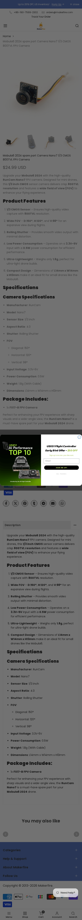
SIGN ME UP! (61, 467)
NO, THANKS (61, 474)
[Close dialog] (79, 437)
